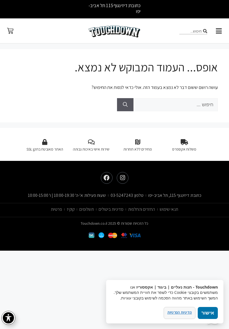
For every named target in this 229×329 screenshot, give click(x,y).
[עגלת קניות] (10, 30)
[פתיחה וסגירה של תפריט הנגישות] (8, 318)
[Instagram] (122, 178)
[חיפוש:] (175, 104)
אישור (207, 313)
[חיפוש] (125, 105)
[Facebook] (107, 178)
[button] (218, 31)
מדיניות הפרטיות (179, 312)
